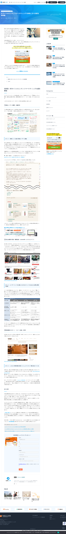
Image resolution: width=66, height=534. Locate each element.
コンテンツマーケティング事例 (7, 11)
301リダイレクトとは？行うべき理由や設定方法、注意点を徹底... (59, 75)
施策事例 (48, 104)
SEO (10, 2)
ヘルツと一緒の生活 (21, 380)
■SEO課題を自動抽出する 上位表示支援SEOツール (14, 227)
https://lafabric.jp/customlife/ (10, 280)
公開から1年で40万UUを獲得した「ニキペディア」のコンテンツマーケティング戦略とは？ (19, 431)
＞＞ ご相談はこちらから (22, 71)
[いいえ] (64, 532)
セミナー (35, 2)
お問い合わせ (62, 515)
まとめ (8, 81)
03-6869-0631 (6, 524)
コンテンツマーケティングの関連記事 (38, 517)
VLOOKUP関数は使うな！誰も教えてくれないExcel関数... (59, 83)
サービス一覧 (43, 2)
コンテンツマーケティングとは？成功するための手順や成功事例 (15, 426)
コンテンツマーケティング (17, 2)
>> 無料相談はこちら (50, 153)
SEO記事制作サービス (50, 128)
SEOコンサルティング (50, 118)
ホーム (48, 14)
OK (58, 532)
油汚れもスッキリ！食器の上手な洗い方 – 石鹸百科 (14, 157)
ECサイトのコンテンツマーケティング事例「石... (26, 498)
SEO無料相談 (62, 2)
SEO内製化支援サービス (50, 122)
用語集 (51, 517)
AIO (11, 2)
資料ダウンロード (53, 2)
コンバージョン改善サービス (51, 125)
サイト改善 (24, 2)
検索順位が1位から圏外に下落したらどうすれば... (35, 500)
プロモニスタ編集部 (21, 477)
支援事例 (38, 2)
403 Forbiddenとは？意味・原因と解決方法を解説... (59, 58)
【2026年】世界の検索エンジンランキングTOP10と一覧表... (59, 49)
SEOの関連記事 (35, 515)
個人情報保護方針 (63, 517)
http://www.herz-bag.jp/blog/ (10, 361)
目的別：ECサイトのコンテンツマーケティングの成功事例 (16, 79)
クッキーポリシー (63, 518)
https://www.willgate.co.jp (5, 523)
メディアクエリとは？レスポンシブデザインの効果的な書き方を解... (59, 66)
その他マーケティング (56, 81)
